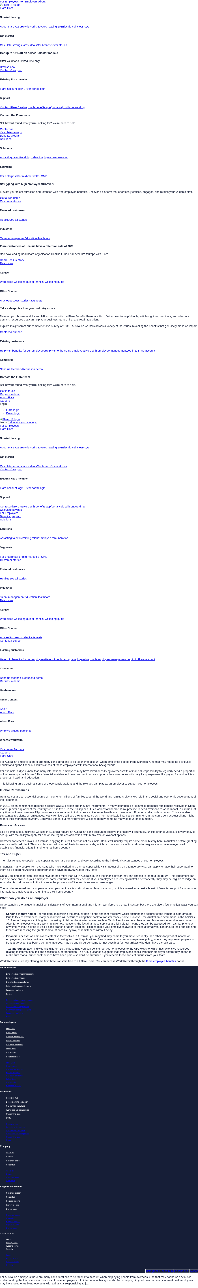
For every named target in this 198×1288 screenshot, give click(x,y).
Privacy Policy (12, 1243)
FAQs (85, 26)
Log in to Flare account (141, 350)
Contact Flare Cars (11, 107)
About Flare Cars (10, 26)
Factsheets (35, 300)
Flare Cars (6, 8)
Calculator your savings (22, 422)
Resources (6, 263)
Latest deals (29, 45)
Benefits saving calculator (17, 1102)
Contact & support (11, 70)
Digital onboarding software (17, 982)
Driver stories (59, 45)
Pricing (9, 994)
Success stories (19, 300)
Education (30, 238)
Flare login (12, 410)
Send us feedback (11, 369)
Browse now (7, 67)
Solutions (5, 138)
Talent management (12, 238)
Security (9, 1249)
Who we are (7, 730)
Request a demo (32, 369)
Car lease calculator (14, 1045)
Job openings (23, 730)
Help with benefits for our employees (22, 350)
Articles (4, 300)
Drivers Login (11, 1209)
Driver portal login (34, 88)
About (41, 1)
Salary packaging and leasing (18, 986)
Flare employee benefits (161, 961)
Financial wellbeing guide (48, 281)
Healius (4, 219)
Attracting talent (9, 157)
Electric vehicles (72, 26)
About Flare (7, 397)
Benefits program (10, 135)
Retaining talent (29, 157)
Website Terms (12, 1246)
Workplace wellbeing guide (16, 281)
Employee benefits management (19, 974)
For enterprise (8, 176)
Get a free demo (10, 197)
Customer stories (10, 201)
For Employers (28, 1)
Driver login (13, 413)
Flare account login (12, 88)
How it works (29, 26)
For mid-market (26, 176)
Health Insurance (13, 1057)
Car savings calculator (15, 1106)
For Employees (9, 1)
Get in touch (7, 391)
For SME (41, 176)
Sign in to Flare (12, 1205)
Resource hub (12, 1098)
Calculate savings (11, 45)
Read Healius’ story (12, 260)
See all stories (18, 219)
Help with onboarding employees (65, 350)
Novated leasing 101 (49, 26)
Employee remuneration (53, 157)
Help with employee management (106, 350)
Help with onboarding (71, 107)
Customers (6, 749)
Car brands (44, 45)
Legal (8, 1239)
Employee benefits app (16, 978)
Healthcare (43, 238)
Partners (18, 749)
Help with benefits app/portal (40, 107)
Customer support (13, 1193)
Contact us (6, 129)
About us (10, 1153)
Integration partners (14, 990)
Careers (5, 400)
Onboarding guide (14, 1114)
